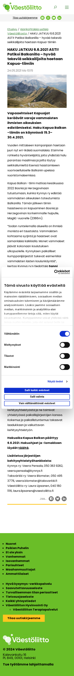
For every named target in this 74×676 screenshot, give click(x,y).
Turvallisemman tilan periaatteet (32, 592)
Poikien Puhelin (17, 548)
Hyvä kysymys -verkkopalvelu (29, 584)
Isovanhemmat (18, 561)
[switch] (65, 345)
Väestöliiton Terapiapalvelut (35, 610)
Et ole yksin (14, 552)
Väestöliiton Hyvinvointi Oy (27, 605)
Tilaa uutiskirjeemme (25, 17)
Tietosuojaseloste (20, 597)
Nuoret (11, 544)
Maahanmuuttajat (20, 569)
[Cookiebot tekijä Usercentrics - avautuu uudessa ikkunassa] (54, 272)
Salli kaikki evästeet (37, 390)
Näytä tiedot (55, 381)
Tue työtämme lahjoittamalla (28, 664)
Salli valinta (37, 396)
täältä (23, 448)
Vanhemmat (16, 557)
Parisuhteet (15, 565)
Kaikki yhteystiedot (21, 601)
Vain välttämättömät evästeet (37, 403)
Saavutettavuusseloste (24, 588)
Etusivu (12, 29)
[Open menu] (67, 7)
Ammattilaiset (17, 574)
